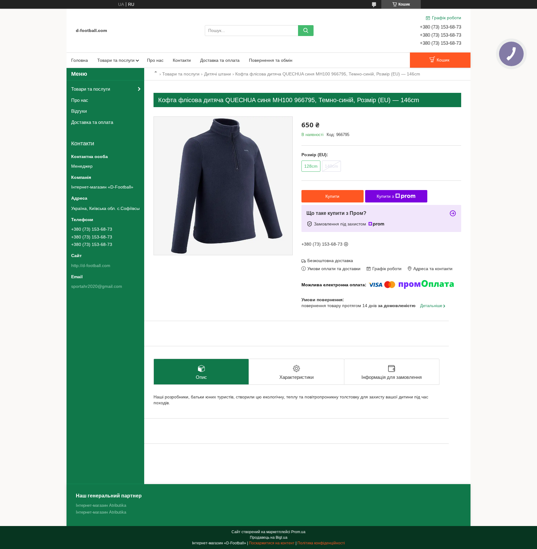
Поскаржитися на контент (272, 543)
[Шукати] (306, 30)
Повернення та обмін (270, 60)
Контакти (182, 60)
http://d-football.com (90, 265)
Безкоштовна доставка (330, 260)
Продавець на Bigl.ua (268, 537)
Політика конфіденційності (321, 543)
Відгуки (79, 111)
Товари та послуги (116, 60)
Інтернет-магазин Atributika (101, 505)
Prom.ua (298, 532)
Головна (79, 60)
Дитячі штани (217, 73)
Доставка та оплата (220, 60)
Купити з (385, 196)
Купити (332, 196)
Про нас (155, 60)
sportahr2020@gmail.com (96, 286)
